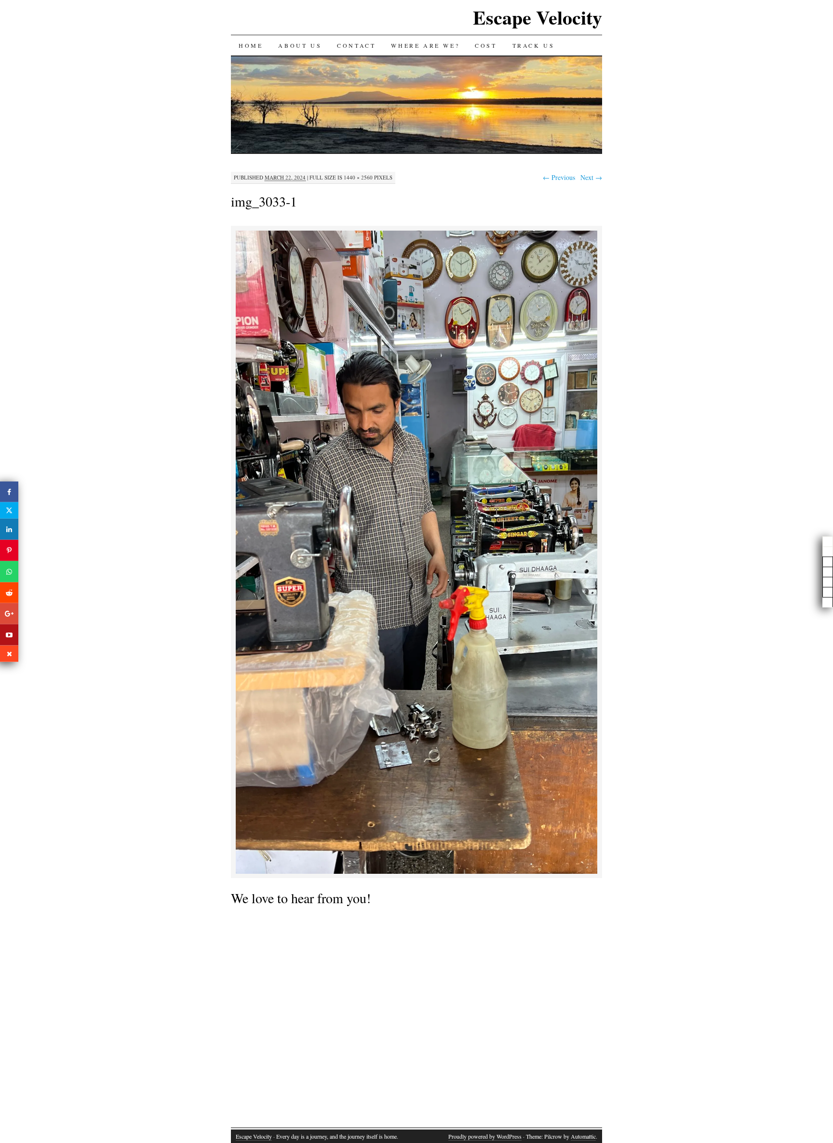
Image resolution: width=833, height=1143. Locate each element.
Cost (486, 45)
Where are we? (425, 45)
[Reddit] (9, 592)
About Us (300, 45)
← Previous (559, 177)
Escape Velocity (537, 17)
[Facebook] (9, 491)
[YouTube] (9, 635)
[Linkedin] (9, 529)
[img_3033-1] (416, 872)
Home (251, 45)
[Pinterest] (9, 550)
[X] (9, 510)
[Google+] (9, 613)
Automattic (583, 1136)
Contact (356, 45)
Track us (533, 45)
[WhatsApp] (9, 571)
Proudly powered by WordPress (485, 1136)
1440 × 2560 (358, 177)
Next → (591, 177)
